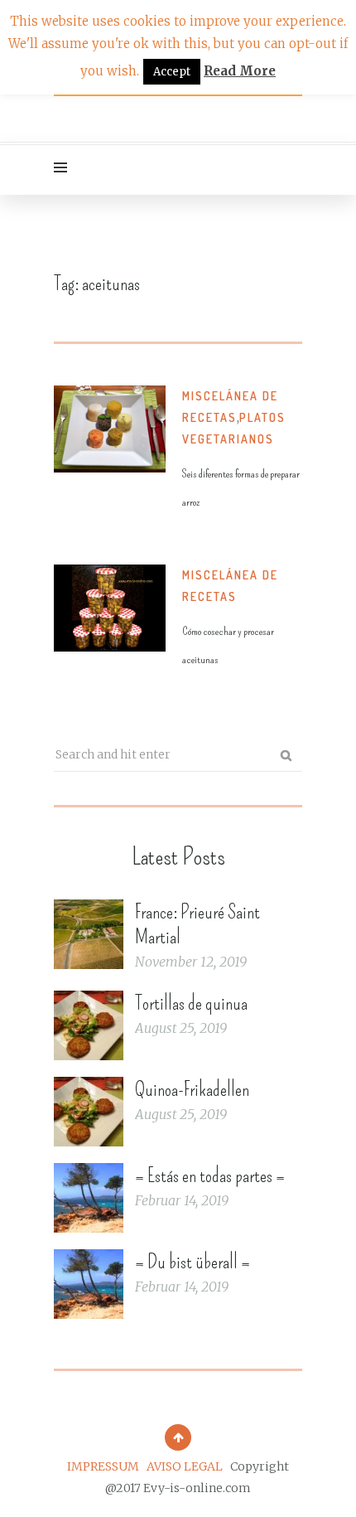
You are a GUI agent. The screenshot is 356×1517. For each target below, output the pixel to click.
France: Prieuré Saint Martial (197, 924)
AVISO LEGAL (185, 1466)
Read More (240, 71)
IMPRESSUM (103, 1466)
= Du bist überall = (192, 1261)
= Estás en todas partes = (210, 1175)
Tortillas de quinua (191, 1003)
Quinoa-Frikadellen (192, 1089)
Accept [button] (171, 72)
